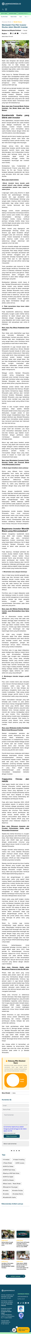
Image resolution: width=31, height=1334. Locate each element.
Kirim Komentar (11, 1136)
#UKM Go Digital (8, 1176)
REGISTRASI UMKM (25, 1330)
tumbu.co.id (21, 1299)
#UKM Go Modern (8, 1180)
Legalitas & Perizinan (23, 13)
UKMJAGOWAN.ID (23, 1297)
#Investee (6, 1194)
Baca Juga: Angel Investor (10, 180)
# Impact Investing (18, 1159)
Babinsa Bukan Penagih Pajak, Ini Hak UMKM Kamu (7, 1244)
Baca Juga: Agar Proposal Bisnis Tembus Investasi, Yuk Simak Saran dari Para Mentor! (15, 108)
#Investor (6, 1190)
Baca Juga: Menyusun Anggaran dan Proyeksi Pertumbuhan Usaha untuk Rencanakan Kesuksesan (15, 828)
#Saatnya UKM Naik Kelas (11, 1173)
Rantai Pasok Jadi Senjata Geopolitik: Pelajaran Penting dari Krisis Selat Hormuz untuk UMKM (23, 1244)
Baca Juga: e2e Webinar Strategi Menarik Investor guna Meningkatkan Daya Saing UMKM (15, 611)
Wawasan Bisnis (12, 13)
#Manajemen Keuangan (10, 1187)
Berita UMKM (4, 13)
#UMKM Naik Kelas (9, 1170)
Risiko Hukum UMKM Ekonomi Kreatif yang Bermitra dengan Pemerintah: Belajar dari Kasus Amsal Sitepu (22, 1266)
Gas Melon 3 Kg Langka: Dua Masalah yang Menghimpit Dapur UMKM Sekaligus (8, 1265)
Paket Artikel (14, 16)
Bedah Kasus (18, 22)
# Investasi (6, 1159)
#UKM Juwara (20, 1163)
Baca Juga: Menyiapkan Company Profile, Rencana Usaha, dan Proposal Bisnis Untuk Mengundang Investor (15, 462)
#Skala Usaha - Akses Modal (12, 1183)
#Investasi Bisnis (17, 1194)
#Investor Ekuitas (17, 1190)
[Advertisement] (10, 1217)
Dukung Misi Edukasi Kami (16, 1062)
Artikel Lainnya (15, 1276)
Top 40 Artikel (4, 16)
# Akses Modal (7, 1163)
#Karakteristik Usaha (9, 1197)
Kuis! (21, 16)
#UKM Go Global (8, 1166)
